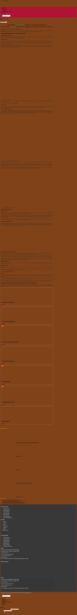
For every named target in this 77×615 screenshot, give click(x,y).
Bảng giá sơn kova (5, 530)
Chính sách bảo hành (6, 513)
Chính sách (4, 12)
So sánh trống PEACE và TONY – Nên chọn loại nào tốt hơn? (11, 501)
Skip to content (6, 0)
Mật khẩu (2, 610)
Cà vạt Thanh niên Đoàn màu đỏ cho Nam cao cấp (10, 341)
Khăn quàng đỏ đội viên (5, 421)
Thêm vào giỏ (3, 344)
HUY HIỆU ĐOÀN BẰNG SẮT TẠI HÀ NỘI (8, 402)
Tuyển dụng (5, 527)
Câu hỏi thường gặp (6, 514)
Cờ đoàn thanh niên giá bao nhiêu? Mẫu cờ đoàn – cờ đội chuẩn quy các (12, 500)
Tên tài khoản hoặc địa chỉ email (5, 609)
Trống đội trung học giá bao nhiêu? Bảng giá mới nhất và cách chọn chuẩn (13, 503)
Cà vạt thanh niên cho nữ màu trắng (7, 302)
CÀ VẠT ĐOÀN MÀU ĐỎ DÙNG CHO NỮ (7, 361)
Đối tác (4, 524)
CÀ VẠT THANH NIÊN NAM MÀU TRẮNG (8, 321)
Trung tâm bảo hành (6, 511)
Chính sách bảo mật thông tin (7, 517)
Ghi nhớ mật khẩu (7, 612)
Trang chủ (1, 18)
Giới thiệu (4, 521)
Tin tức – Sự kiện (4, 600)
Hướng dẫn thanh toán (6, 510)
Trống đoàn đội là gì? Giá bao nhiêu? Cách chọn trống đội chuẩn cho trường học (13, 502)
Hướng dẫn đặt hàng (6, 508)
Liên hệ (3, 13)
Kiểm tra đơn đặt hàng (6, 516)
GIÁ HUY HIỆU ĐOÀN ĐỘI (5, 381)
